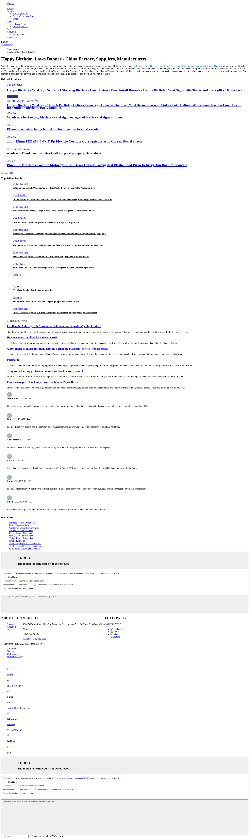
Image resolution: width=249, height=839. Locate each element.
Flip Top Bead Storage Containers (24, 548)
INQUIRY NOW (113, 624)
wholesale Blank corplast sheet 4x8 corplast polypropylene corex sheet (46, 301)
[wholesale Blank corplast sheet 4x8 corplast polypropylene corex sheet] (17, 297)
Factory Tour (18, 34)
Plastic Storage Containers (21, 533)
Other (15, 19)
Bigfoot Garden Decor (145, 66)
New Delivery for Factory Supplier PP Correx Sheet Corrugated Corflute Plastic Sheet (53, 211)
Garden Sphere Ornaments (21, 530)
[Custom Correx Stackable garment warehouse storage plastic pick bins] (20, 218)
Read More (12, 96)
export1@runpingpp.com (34, 639)
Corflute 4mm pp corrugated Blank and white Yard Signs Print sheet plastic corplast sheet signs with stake (62, 199)
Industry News (19, 24)
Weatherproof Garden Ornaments (24, 528)
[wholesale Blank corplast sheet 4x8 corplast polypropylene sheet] (19, 149)
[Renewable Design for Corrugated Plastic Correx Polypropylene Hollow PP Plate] (20, 252)
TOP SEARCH (14, 656)
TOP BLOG (12, 654)
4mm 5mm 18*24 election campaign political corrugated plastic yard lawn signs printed (54, 268)
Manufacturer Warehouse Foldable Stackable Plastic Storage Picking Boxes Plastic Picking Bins (58, 245)
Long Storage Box (165, 66)
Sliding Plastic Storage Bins (21, 538)
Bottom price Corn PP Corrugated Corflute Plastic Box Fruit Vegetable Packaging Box (54, 188)
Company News (20, 26)
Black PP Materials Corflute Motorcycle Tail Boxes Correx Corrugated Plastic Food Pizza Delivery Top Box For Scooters (97, 165)
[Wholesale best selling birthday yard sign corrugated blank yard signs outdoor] (12, 113)
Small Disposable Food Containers (25, 543)
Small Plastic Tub (17, 541)
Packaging (13, 359)
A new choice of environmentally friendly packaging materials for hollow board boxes (57, 348)
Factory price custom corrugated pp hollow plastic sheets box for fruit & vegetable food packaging (59, 233)
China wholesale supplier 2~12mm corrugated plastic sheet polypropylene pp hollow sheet (55, 312)
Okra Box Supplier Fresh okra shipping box (33, 290)
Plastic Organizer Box (19, 525)
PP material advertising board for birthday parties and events (52, 129)
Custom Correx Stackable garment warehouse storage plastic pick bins (46, 222)
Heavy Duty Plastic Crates (21, 535)
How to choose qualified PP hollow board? (32, 337)
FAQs (9, 29)
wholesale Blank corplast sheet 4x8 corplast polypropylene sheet (54, 153)
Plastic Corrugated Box (23, 16)
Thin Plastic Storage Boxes (188, 66)
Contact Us (12, 37)
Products (11, 11)
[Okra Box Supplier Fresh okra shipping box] (16, 286)
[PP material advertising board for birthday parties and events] (8, 125)
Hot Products (13, 648)
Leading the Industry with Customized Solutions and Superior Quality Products (54, 326)
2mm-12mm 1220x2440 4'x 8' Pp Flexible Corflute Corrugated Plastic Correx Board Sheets (74, 141)
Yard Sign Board (20, 13)
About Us (11, 32)
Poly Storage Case (210, 66)
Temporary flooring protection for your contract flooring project (45, 371)
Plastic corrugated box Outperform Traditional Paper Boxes (42, 382)
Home (10, 8)
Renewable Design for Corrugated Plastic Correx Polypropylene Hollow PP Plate (51, 256)
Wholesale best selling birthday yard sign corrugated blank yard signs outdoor (64, 117)
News (9, 21)
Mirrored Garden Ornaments (22, 522)
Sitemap (10, 651)
